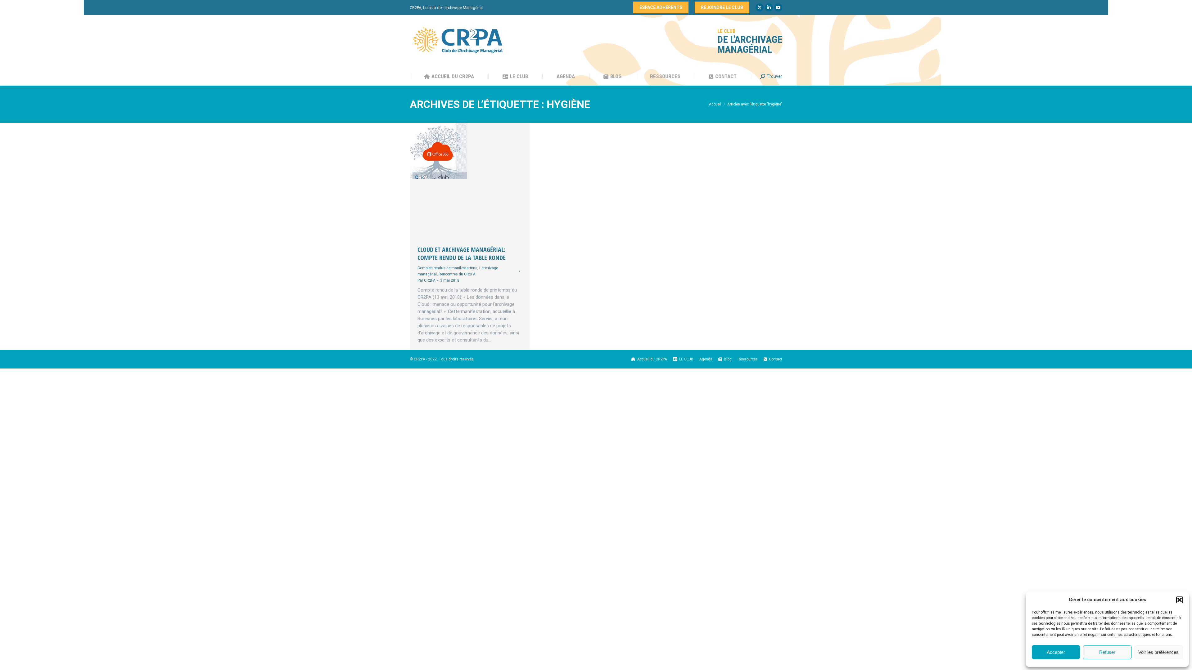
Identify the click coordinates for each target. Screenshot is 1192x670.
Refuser (1107, 652)
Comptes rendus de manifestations (447, 268)
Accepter (1056, 652)
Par (427, 280)
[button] (1179, 600)
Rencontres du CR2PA (457, 274)
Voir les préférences (1158, 652)
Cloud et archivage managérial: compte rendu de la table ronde (462, 253)
